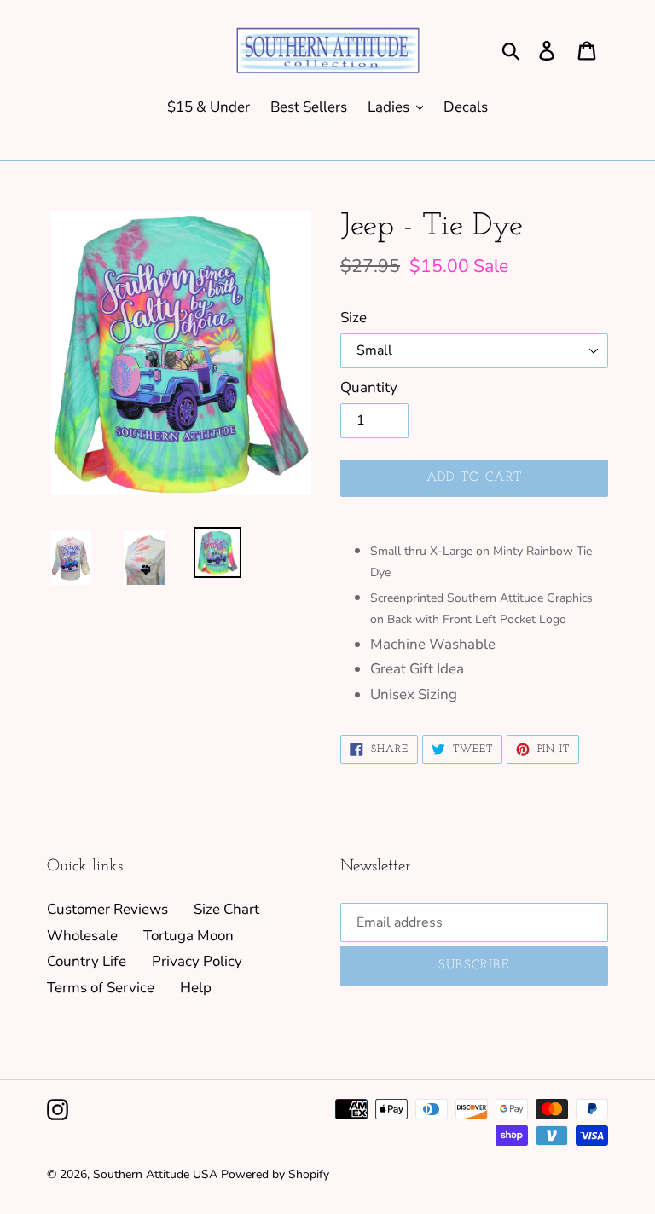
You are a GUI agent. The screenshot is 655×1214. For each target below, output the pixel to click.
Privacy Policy (197, 961)
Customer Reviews (107, 909)
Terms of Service (100, 987)
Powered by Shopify (275, 1174)
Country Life (86, 961)
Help (196, 987)
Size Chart (226, 909)
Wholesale (82, 935)
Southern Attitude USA (155, 1174)
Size (353, 317)
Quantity (368, 387)
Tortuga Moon (188, 935)
